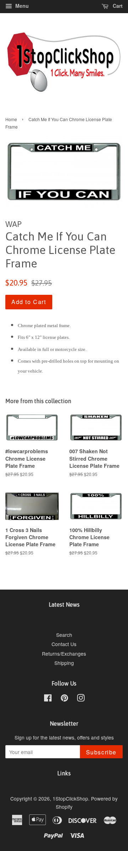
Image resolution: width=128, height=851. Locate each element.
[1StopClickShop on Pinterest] (64, 699)
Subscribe (101, 752)
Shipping (64, 662)
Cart (117, 5)
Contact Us (64, 643)
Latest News (64, 604)
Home (11, 119)
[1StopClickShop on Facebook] (48, 699)
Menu (21, 5)
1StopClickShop (70, 798)
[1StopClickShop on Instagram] (81, 699)
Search (64, 634)
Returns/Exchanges (64, 653)
